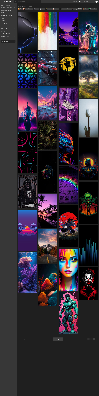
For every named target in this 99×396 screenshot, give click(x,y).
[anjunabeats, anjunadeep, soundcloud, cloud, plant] (47, 246)
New (4, 20)
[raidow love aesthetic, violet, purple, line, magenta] (68, 185)
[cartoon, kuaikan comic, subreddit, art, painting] (68, 226)
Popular (5, 23)
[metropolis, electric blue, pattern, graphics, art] (88, 245)
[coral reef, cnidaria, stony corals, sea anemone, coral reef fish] (27, 272)
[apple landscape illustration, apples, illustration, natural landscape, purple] (68, 28)
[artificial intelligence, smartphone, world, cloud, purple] (27, 110)
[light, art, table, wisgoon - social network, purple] (47, 285)
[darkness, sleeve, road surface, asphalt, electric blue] (47, 172)
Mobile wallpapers (7, 7)
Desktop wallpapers (7, 10)
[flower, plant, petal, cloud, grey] (88, 118)
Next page (56, 339)
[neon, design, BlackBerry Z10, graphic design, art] (27, 152)
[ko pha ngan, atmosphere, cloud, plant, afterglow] (47, 211)
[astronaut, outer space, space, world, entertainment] (88, 33)
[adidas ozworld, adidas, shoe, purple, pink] (68, 104)
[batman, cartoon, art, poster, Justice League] (88, 159)
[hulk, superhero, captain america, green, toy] (68, 313)
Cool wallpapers (6, 12)
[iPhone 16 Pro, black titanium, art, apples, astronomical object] (27, 32)
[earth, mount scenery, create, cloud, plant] (88, 76)
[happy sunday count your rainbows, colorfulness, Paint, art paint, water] (47, 31)
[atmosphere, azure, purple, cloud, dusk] (27, 230)
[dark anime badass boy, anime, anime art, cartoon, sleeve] (27, 191)
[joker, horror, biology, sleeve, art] (88, 283)
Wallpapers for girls (7, 15)
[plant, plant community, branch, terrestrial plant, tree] (47, 135)
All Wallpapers (6, 5)
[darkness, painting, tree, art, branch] (68, 66)
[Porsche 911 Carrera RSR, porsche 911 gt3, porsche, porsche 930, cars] (47, 68)
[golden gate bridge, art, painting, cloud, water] (47, 103)
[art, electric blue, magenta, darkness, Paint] (68, 144)
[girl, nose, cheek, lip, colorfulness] (68, 270)
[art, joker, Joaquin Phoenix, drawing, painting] (88, 203)
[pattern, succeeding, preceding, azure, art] (27, 71)
